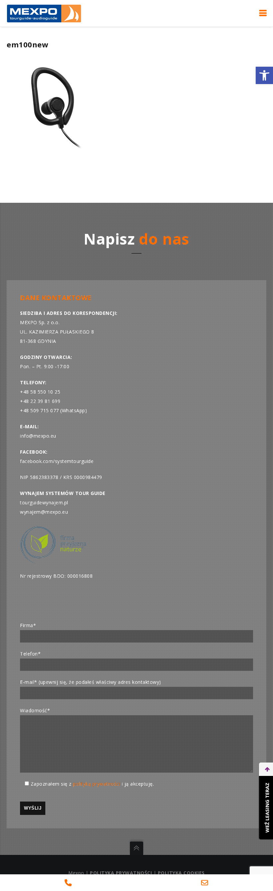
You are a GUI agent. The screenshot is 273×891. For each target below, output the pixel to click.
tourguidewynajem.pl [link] (44, 502)
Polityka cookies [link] (181, 873)
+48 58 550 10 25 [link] (40, 392)
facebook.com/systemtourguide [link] (57, 461)
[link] (264, 75)
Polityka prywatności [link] (121, 873)
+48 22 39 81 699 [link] (40, 401)
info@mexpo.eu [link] (38, 436)
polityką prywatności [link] (96, 784)
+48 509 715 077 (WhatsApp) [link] (53, 410)
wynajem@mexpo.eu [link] (44, 512)
